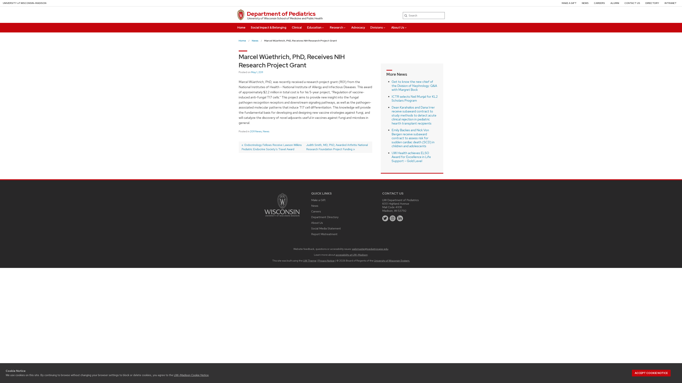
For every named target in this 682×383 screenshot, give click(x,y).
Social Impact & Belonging (268, 27)
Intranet (670, 3)
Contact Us (632, 3)
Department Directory (325, 217)
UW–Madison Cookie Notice (191, 375)
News (585, 3)
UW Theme (309, 260)
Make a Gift (569, 3)
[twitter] (385, 218)
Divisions (376, 27)
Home (241, 27)
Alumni (614, 3)
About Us (397, 27)
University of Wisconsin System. (392, 260)
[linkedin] (400, 218)
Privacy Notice (326, 260)
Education (314, 27)
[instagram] (393, 218)
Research (336, 27)
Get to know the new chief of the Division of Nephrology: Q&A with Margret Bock (414, 86)
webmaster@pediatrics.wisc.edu (370, 249)
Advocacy (358, 27)
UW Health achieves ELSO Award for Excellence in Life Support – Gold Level (411, 157)
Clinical (297, 27)
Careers (599, 3)
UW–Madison (24, 3)
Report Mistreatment (324, 234)
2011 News (256, 131)
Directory (652, 3)
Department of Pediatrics (281, 14)
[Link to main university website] (282, 217)
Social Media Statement (326, 228)
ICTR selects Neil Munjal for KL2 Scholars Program (415, 99)
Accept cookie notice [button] (651, 373)
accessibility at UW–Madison (352, 254)
